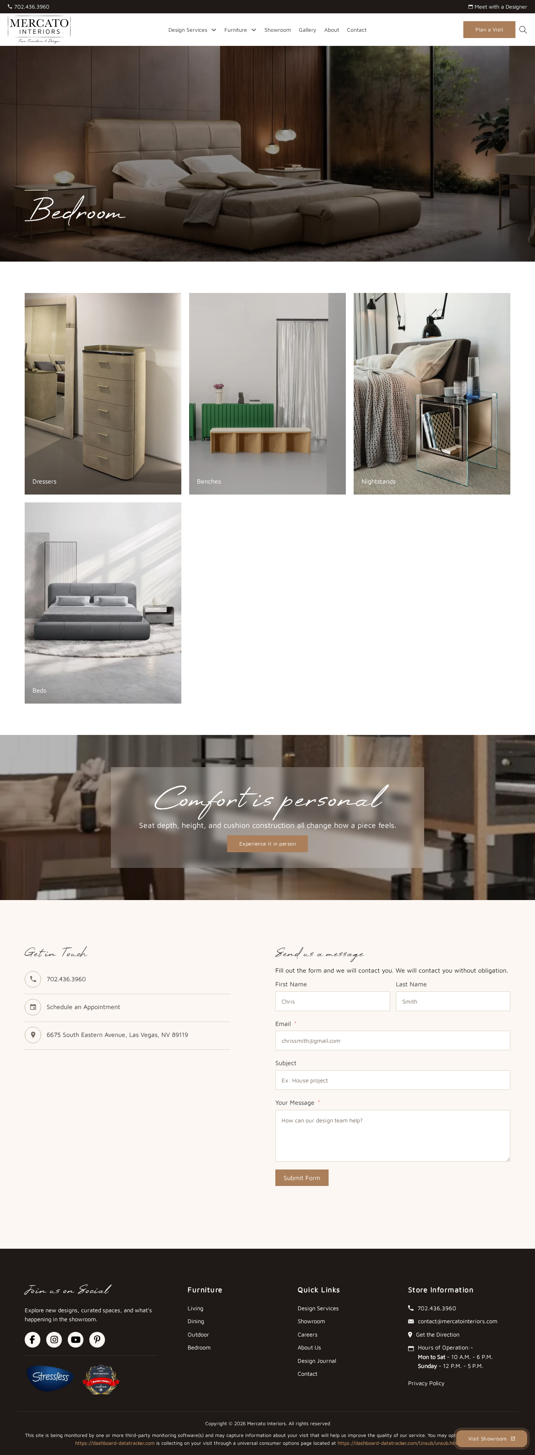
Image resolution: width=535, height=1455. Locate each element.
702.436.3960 (66, 978)
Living (195, 1308)
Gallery (307, 29)
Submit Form (302, 1177)
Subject (285, 1062)
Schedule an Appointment (83, 1006)
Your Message (294, 1102)
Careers (308, 1334)
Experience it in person (267, 843)
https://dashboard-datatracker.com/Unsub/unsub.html (399, 1443)
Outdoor (198, 1334)
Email (283, 1023)
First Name (291, 984)
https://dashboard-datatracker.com (115, 1443)
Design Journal (317, 1360)
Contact (357, 29)
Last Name (411, 984)
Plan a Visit (489, 29)
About (331, 29)
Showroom (277, 29)
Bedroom (199, 1347)
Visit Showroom (487, 1438)
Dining (196, 1321)
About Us (309, 1347)
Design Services (187, 29)
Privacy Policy (426, 1383)
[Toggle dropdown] (214, 30)
